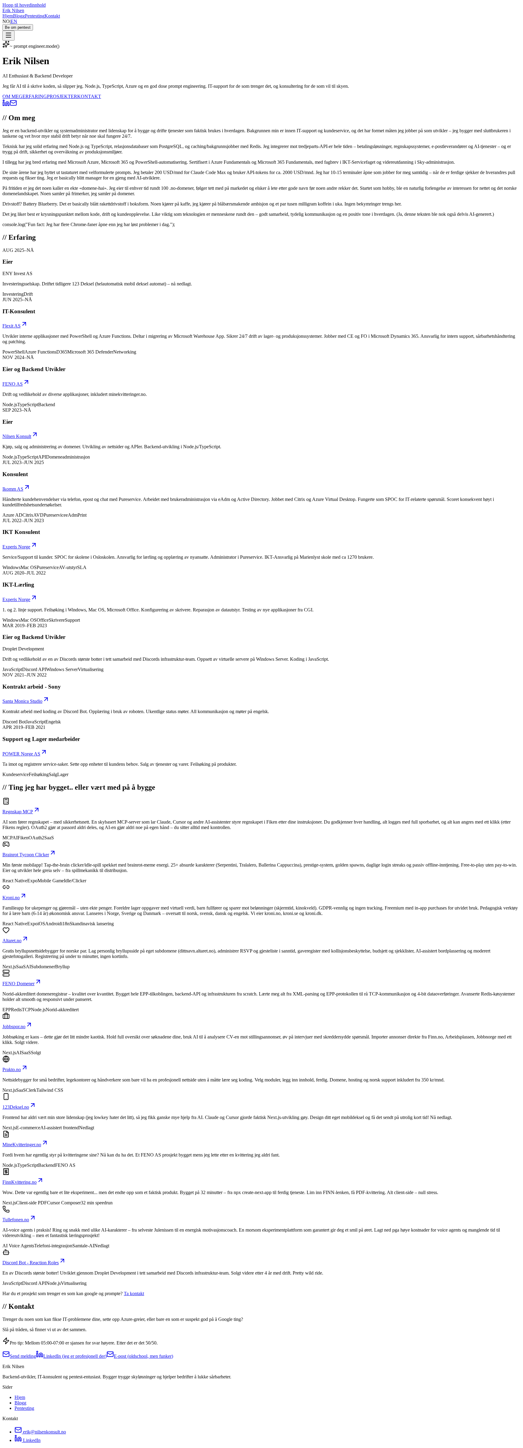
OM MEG (12, 96)
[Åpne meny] (8, 36)
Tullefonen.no (15, 1219)
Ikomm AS (12, 489)
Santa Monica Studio (22, 701)
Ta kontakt (134, 1293)
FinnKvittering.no (19, 1182)
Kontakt (52, 15)
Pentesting (34, 15)
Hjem (7, 15)
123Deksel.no (15, 1107)
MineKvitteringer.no (21, 1144)
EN (14, 21)
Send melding (23, 1356)
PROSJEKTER (62, 96)
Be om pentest (18, 27)
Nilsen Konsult (16, 436)
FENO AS (12, 384)
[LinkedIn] (6, 104)
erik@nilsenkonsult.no (44, 1431)
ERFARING (34, 96)
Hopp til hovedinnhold (24, 5)
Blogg (19, 15)
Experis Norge (16, 546)
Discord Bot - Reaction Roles (30, 1262)
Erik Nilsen (13, 10)
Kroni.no (11, 897)
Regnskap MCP (17, 811)
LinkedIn (31, 1440)
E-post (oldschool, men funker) (143, 1356)
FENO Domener (18, 983)
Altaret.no (11, 940)
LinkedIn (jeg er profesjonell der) (75, 1356)
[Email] (13, 104)
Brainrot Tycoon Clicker (25, 854)
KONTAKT (89, 96)
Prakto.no (11, 1069)
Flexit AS (11, 325)
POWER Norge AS (21, 753)
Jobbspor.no (13, 1026)
